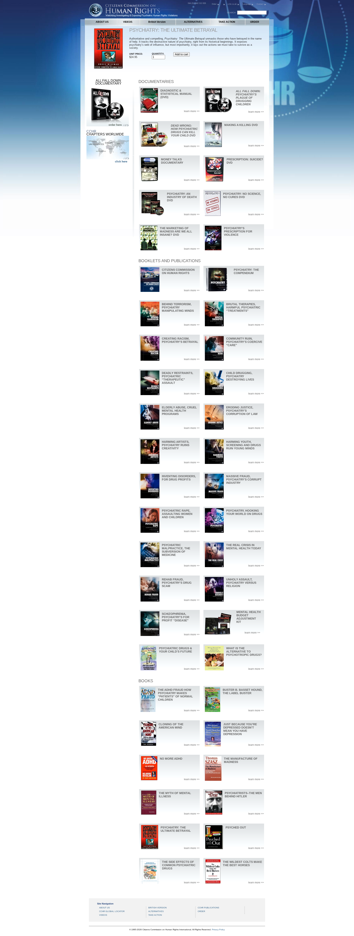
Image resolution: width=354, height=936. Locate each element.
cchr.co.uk (232, 4)
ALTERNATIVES (193, 21)
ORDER (254, 21)
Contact (260, 4)
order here (115, 124)
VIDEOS (127, 21)
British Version (157, 21)
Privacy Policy (218, 929)
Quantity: (158, 53)
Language (247, 4)
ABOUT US (102, 21)
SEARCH (231, 12)
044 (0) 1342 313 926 (197, 3)
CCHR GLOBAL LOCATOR (112, 911)
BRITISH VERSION (157, 908)
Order (214, 4)
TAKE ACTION (227, 21)
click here (121, 161)
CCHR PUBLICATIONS (208, 908)
